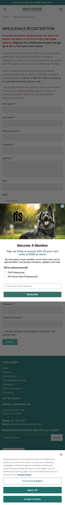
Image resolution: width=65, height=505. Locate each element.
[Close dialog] (62, 206)
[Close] (61, 454)
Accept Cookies (32, 499)
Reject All (32, 490)
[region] (32, 477)
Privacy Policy (24, 474)
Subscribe (32, 294)
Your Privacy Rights (32, 480)
